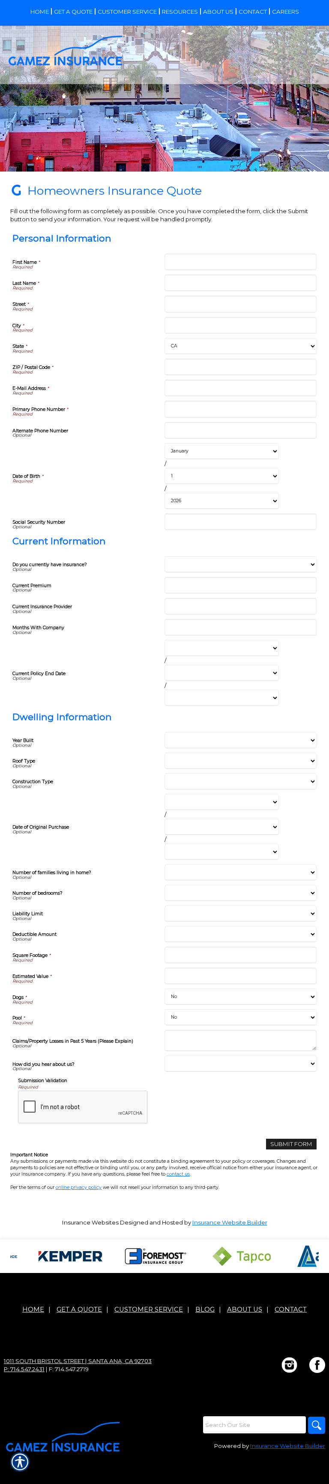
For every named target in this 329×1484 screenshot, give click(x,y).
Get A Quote (79, 1309)
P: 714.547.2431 (24, 1369)
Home (33, 1309)
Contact (291, 1309)
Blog (205, 1309)
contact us (178, 1174)
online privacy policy (79, 1187)
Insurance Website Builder (229, 1222)
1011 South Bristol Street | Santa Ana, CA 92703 (78, 1360)
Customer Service (148, 1309)
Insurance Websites (90, 1222)
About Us (244, 1309)
